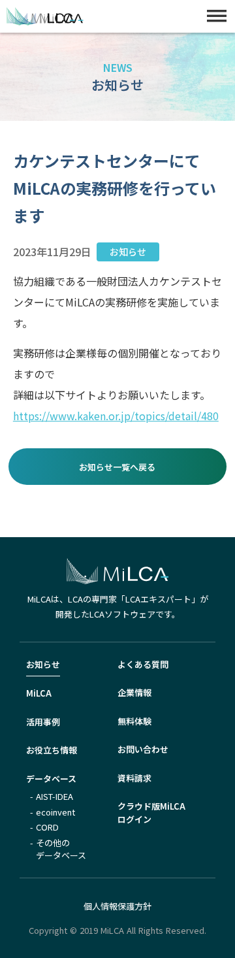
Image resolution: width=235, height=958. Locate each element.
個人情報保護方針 (117, 906)
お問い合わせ (143, 749)
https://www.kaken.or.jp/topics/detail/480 (116, 415)
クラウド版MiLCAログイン (151, 812)
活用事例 (43, 722)
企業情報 (134, 692)
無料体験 (134, 721)
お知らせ (43, 664)
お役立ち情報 (51, 750)
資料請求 (134, 778)
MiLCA (39, 693)
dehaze (216, 16)
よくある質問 (143, 664)
